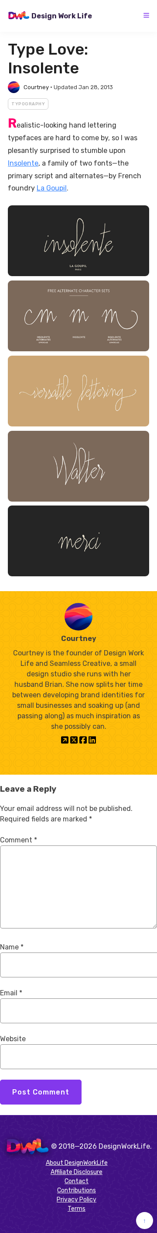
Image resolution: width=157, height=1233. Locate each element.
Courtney (36, 87)
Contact (77, 1181)
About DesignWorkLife (77, 1163)
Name (12, 947)
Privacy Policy (76, 1199)
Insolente (23, 163)
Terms (76, 1208)
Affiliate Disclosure (76, 1172)
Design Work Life (61, 16)
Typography (28, 104)
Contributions (76, 1190)
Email (11, 993)
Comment (18, 840)
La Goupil (52, 188)
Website (13, 1039)
